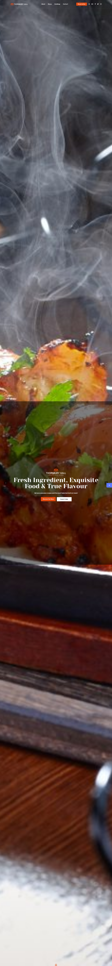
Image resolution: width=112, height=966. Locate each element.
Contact (65, 4)
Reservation (81, 4)
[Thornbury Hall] (19, 4)
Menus (50, 4)
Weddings (57, 4)
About (43, 4)
